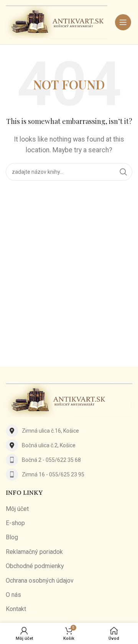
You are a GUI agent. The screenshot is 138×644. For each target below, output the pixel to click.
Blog (12, 537)
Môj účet (17, 508)
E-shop (15, 523)
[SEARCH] (123, 172)
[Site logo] (56, 21)
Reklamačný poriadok (34, 551)
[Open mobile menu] (123, 22)
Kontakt (16, 609)
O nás (13, 594)
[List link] (69, 431)
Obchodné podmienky (35, 566)
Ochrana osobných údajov (40, 580)
